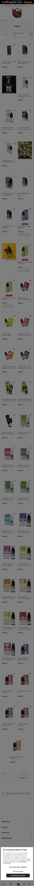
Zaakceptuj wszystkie (18, 875)
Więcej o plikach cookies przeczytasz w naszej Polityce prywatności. (17, 861)
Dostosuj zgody (18, 871)
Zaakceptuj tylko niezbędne (18, 867)
